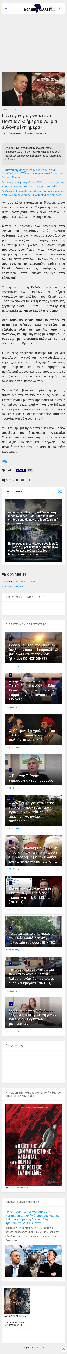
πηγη (5, 461)
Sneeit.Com (39, 1347)
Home (4, 110)
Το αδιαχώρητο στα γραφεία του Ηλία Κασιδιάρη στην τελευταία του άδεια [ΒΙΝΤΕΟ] (32, 938)
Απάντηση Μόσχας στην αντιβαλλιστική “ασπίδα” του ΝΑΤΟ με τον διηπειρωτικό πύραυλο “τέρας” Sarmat (33, 173)
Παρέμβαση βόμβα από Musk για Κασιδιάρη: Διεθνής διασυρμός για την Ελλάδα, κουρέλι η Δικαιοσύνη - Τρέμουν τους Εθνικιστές (32, 1217)
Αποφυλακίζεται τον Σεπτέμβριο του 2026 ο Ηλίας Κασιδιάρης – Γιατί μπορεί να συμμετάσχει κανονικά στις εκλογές (32, 690)
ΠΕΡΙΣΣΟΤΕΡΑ (12, 666)
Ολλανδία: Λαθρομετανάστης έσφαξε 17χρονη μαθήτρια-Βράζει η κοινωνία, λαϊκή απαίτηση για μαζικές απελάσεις (31, 812)
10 (11, 1004)
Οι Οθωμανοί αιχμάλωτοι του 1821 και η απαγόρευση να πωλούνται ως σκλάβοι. (32, 735)
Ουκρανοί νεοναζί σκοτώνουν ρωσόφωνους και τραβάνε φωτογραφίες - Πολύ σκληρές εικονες (33, 193)
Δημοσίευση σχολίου (12, 586)
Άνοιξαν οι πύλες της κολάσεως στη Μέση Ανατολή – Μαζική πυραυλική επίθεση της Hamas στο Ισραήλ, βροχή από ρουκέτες (33, 518)
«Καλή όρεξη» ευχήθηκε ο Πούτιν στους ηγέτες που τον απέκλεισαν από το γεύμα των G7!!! (33, 184)
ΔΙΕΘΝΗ (14, 110)
